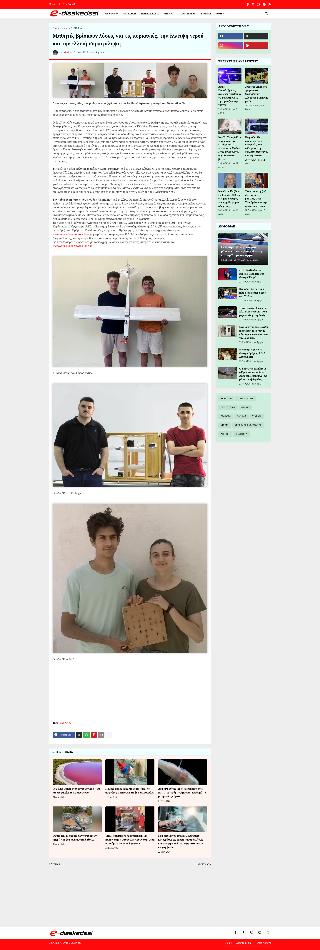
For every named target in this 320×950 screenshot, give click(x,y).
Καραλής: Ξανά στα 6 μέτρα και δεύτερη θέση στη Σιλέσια (252, 293)
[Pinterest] (94, 735)
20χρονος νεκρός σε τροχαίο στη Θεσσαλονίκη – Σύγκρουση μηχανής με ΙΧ (256, 94)
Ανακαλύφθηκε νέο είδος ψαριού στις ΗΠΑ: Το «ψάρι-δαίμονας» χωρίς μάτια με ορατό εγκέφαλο (182, 792)
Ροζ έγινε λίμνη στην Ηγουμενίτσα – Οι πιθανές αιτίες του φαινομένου (76, 790)
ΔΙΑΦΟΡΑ (76, 28)
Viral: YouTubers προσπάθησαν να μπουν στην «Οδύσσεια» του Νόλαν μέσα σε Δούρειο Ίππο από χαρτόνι (129, 839)
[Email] (101, 735)
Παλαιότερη (202, 864)
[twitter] (253, 4)
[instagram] (258, 4)
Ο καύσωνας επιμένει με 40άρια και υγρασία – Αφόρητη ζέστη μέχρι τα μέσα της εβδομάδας (253, 374)
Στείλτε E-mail (67, 4)
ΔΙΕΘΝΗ (225, 434)
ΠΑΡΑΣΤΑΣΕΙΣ (245, 398)
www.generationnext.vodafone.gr (72, 234)
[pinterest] (264, 4)
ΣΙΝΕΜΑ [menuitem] (206, 13)
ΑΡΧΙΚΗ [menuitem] (110, 13)
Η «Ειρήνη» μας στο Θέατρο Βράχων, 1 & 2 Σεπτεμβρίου (252, 353)
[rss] (270, 4)
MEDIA (225, 425)
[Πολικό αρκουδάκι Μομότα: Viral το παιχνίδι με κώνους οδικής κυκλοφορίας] (129, 772)
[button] (266, 14)
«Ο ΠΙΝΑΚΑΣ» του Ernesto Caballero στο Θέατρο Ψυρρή (251, 274)
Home (52, 4)
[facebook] (230, 36)
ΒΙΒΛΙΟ (245, 407)
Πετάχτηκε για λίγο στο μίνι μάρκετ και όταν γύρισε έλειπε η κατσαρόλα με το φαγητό (241, 251)
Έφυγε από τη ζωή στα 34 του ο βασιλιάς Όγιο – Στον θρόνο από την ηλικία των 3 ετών (256, 198)
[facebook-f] (248, 4)
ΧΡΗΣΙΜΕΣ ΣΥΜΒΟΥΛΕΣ (247, 425)
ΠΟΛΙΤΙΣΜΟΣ (228, 407)
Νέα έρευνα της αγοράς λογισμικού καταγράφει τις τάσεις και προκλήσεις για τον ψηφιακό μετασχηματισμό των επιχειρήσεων (181, 841)
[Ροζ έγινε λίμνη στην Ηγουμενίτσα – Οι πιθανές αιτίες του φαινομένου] (77, 772)
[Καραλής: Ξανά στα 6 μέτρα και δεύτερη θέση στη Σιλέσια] (227, 293)
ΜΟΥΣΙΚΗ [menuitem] (129, 13)
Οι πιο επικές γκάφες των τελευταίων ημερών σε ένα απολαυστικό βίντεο (75, 837)
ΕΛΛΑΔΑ (241, 416)
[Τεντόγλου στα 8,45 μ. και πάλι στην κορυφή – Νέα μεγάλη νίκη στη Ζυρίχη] (227, 312)
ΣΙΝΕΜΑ (256, 416)
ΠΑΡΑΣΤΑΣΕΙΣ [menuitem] (150, 13)
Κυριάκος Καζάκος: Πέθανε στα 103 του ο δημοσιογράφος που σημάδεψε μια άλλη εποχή (229, 198)
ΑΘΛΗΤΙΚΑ (241, 434)
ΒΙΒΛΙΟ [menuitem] (168, 13)
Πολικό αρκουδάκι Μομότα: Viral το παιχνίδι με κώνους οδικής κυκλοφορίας (129, 790)
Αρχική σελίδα (60, 28)
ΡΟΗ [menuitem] (219, 13)
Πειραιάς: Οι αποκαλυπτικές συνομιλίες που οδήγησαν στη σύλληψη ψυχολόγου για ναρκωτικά (256, 146)
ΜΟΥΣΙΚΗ (226, 398)
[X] (79, 735)
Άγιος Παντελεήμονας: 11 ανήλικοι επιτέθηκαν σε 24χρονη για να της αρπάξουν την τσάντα (229, 95)
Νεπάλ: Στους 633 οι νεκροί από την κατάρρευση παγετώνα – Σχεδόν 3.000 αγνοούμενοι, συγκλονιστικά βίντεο (229, 148)
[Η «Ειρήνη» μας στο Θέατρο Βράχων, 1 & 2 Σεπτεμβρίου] (227, 354)
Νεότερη (55, 864)
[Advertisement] (130, 691)
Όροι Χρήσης (264, 942)
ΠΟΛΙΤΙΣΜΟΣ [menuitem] (187, 13)
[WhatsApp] (86, 735)
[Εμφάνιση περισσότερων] (109, 735)
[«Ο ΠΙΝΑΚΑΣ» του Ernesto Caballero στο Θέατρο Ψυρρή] (227, 274)
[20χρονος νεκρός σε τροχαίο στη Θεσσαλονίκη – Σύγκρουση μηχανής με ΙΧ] (256, 76)
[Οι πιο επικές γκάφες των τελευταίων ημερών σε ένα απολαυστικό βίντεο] (77, 819)
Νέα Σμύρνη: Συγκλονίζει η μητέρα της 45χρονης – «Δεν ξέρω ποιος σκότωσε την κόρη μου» (253, 332)
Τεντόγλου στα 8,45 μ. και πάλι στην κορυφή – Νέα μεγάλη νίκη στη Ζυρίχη (253, 312)
